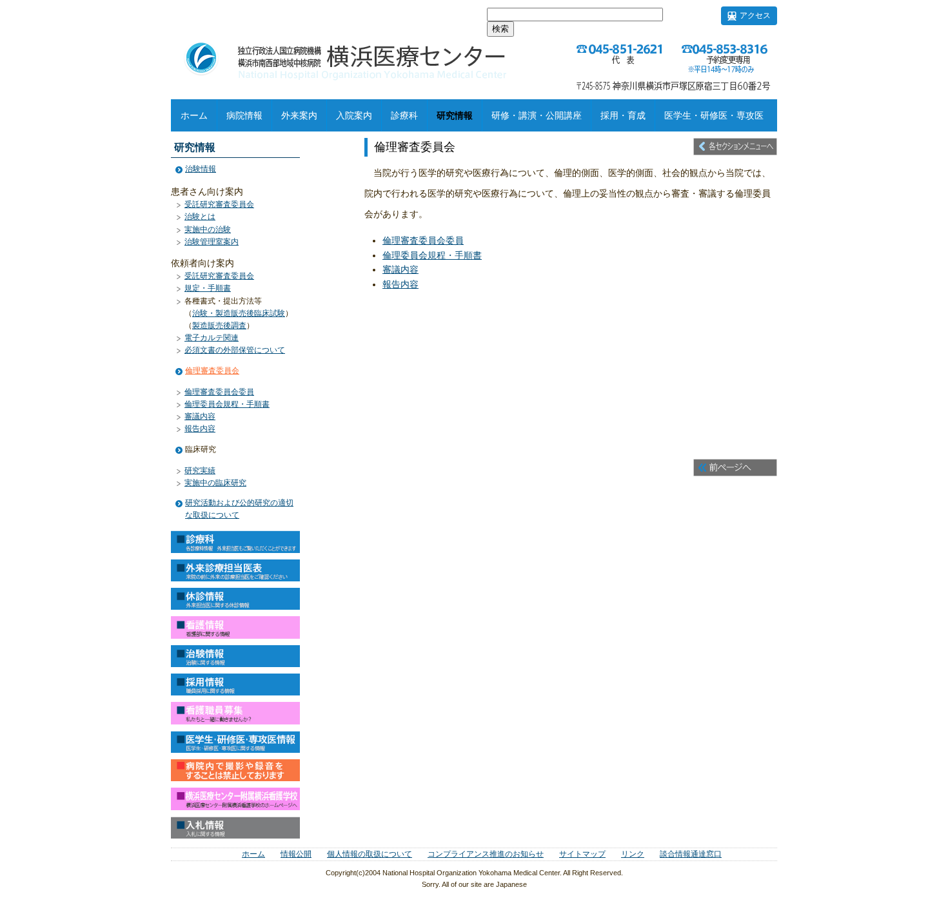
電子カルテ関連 (211, 337)
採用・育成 (623, 115)
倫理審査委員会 (212, 370)
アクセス (755, 15)
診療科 (404, 115)
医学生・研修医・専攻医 (714, 115)
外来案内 (299, 115)
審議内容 (400, 269)
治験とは (199, 216)
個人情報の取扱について (369, 854)
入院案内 (354, 115)
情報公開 (296, 854)
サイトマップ (582, 854)
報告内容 (400, 284)
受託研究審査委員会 (219, 204)
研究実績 (199, 470)
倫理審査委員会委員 (423, 240)
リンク (632, 854)
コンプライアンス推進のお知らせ (486, 854)
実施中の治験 (207, 229)
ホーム (194, 115)
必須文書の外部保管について (234, 349)
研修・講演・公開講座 (536, 115)
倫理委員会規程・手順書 (432, 255)
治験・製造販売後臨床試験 (238, 313)
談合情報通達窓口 (691, 854)
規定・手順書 (207, 288)
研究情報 (455, 115)
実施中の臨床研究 (215, 482)
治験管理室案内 (211, 241)
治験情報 (200, 168)
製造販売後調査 (219, 325)
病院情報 (244, 115)
